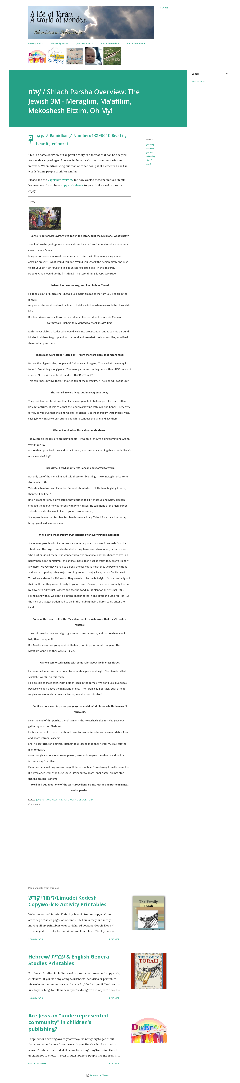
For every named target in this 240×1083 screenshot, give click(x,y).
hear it (42, 143)
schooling (150, 156)
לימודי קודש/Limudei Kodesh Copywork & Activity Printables (67, 901)
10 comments (35, 998)
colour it (60, 143)
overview (150, 148)
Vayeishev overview (60, 179)
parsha (149, 152)
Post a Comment (37, 1063)
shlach (149, 160)
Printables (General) (136, 43)
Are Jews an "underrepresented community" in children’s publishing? (68, 1022)
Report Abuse (199, 81)
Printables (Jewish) (110, 43)
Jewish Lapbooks (85, 43)
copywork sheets (72, 185)
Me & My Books (35, 43)
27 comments (35, 939)
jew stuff (150, 144)
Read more (115, 939)
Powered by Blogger (99, 1075)
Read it (118, 135)
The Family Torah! (59, 43)
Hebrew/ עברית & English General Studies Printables (69, 960)
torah (148, 164)
